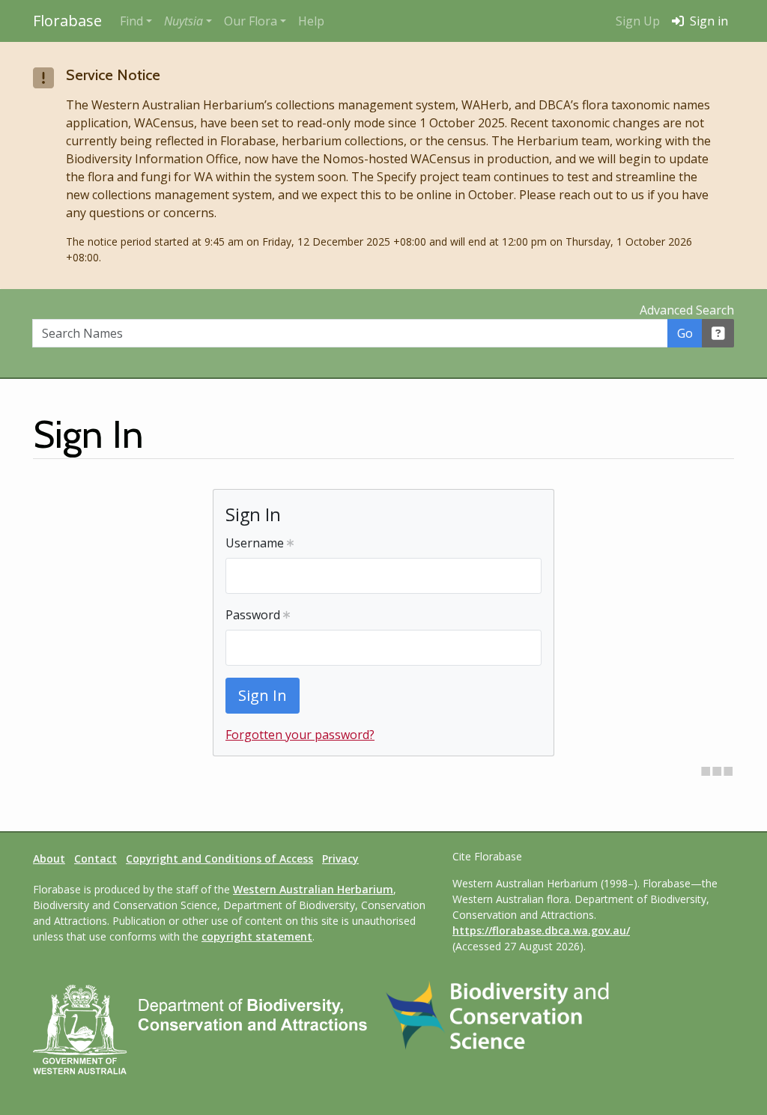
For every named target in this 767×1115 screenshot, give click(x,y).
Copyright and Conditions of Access (219, 858)
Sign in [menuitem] (707, 21)
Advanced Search (687, 310)
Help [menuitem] (311, 21)
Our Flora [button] (250, 21)
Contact (95, 858)
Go (685, 333)
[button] (188, 21)
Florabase (67, 20)
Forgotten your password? (300, 734)
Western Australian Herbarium (313, 889)
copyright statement (256, 936)
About (49, 858)
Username (256, 543)
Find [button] (131, 21)
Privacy (340, 858)
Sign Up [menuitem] (638, 21)
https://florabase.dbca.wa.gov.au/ (541, 930)
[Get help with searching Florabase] (718, 333)
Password (254, 615)
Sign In (262, 695)
